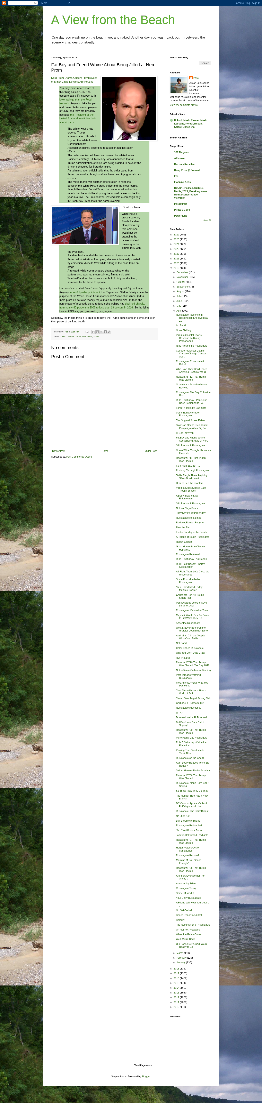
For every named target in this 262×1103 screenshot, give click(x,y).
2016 (177, 978)
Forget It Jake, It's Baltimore (191, 407)
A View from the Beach (113, 20)
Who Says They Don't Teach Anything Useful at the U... (192, 370)
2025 (177, 239)
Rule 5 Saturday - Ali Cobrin (191, 559)
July (179, 296)
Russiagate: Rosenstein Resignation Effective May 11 (192, 317)
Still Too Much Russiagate (190, 445)
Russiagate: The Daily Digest (192, 811)
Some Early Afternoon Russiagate (188, 414)
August (180, 291)
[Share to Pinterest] (109, 332)
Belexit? (180, 920)
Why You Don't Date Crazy (190, 652)
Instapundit (180, 203)
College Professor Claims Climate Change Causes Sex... (191, 353)
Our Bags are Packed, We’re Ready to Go (192, 945)
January (181, 962)
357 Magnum (181, 152)
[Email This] (93, 332)
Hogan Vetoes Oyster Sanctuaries (188, 849)
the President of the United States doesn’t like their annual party (77, 118)
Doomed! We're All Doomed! (191, 717)
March (180, 953)
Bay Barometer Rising (188, 820)
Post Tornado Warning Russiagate (188, 676)
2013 (177, 992)
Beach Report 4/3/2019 (189, 915)
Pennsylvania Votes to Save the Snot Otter (191, 604)
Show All (207, 220)
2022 (177, 253)
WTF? (179, 712)
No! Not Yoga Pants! (187, 508)
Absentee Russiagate (188, 623)
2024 (177, 244)
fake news (87, 336)
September (182, 286)
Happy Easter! (184, 541)
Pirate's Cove (182, 209)
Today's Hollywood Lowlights (192, 835)
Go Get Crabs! (184, 910)
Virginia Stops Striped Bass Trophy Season (191, 489)
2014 (177, 987)
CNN (63, 336)
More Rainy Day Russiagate (191, 737)
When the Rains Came (188, 934)
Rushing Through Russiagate (192, 470)
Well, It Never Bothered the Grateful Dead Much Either (192, 629)
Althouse (179, 158)
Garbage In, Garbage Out (190, 703)
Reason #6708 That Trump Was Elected (191, 777)
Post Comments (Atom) (79, 456)
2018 (177, 968)
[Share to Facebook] (105, 332)
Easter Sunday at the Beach (191, 532)
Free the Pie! (183, 527)
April (179, 310)
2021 (177, 258)
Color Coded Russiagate (190, 648)
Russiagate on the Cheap (190, 758)
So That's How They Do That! (192, 790)
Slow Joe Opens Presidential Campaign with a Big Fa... (192, 426)
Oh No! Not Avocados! (188, 929)
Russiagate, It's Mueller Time (192, 610)
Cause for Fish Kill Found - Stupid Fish (191, 596)
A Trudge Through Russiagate (192, 537)
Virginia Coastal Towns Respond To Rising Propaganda (189, 338)
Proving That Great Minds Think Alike (190, 752)
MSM (96, 336)
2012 (177, 997)
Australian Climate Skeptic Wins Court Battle (190, 637)
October (181, 282)
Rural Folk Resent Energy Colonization (190, 565)
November (182, 277)
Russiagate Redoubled (189, 825)
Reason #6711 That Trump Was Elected (191, 459)
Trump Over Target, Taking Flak (193, 698)
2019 (177, 268)
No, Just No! (183, 816)
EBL (176, 176)
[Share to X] (101, 332)
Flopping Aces (182, 182)
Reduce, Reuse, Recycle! (190, 522)
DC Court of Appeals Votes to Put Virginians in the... (192, 805)
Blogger (146, 1076)
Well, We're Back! (185, 939)
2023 (177, 249)
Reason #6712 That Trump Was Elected (191, 378)
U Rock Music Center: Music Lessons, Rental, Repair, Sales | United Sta (190, 123)
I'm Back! (181, 325)
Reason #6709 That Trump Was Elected (191, 731)
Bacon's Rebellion (184, 164)
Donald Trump (74, 336)
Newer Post (58, 451)
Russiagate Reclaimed (188, 517)
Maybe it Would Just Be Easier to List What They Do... (193, 617)
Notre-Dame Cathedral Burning (193, 670)
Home (105, 451)
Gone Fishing (183, 330)
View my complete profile (184, 105)
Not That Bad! (183, 657)
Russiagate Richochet (188, 707)
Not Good (181, 643)
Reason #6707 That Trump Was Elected (191, 841)
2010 (177, 1007)
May (179, 305)
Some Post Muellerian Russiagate (188, 581)
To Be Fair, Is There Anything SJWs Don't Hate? (192, 477)
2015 (177, 983)
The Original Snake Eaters (190, 420)
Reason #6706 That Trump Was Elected (191, 869)
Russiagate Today (186, 888)
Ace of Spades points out (85, 292)
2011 (177, 1002)
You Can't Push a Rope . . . (191, 830)
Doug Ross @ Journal (187, 170)
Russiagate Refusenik (188, 554)
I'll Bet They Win (185, 433)
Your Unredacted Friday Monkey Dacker (189, 588)
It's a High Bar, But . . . (188, 465)
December (182, 272)
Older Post (151, 451)
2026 (177, 234)
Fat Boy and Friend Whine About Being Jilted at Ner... (192, 439)
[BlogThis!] (97, 332)
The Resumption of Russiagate (193, 924)
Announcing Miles (186, 883)
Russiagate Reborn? (187, 855)
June (179, 301)
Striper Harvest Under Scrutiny (193, 770)
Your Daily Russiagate (188, 897)
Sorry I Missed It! (185, 893)
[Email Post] (86, 331)
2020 (177, 263)
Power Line (180, 215)
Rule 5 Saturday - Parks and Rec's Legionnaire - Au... (191, 401)
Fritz (196, 77)
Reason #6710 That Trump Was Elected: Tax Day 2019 (193, 664)
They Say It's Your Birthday (191, 513)
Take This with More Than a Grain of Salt (191, 692)
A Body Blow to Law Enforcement (187, 497)
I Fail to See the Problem (189, 483)
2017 (177, 973)
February (181, 957)
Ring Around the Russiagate (191, 345)
